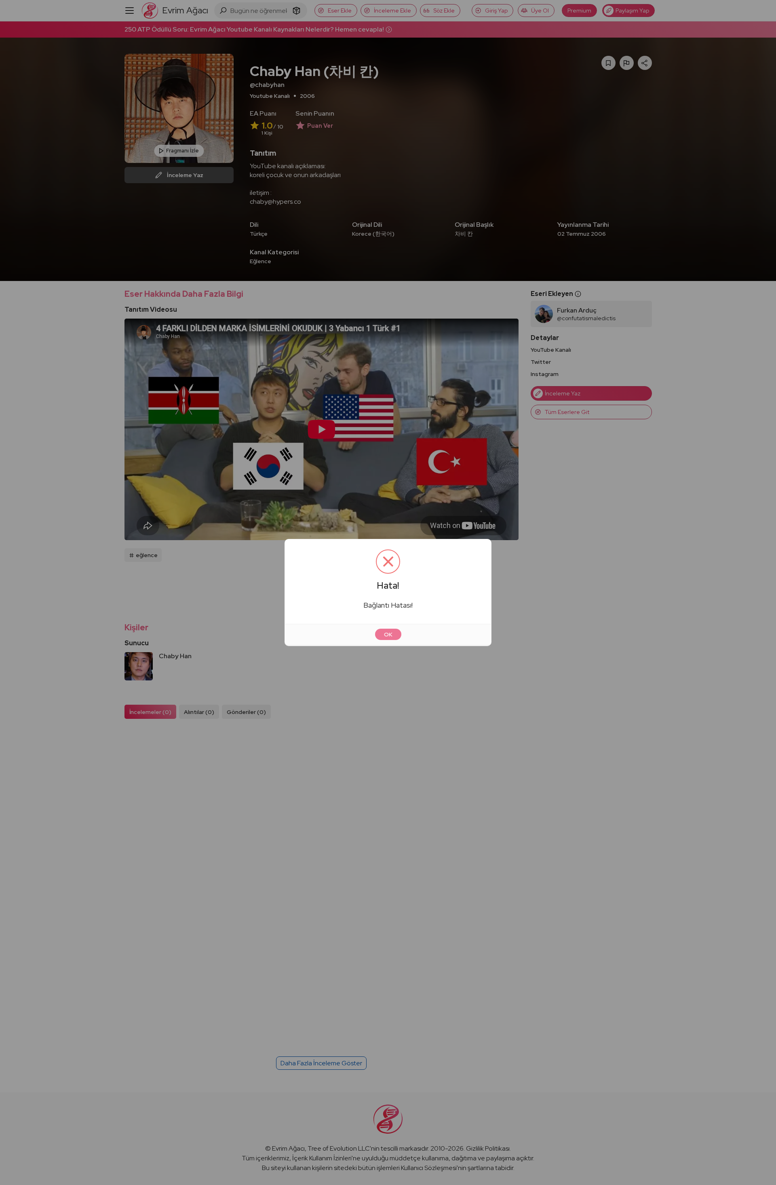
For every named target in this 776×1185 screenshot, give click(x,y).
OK (388, 634)
